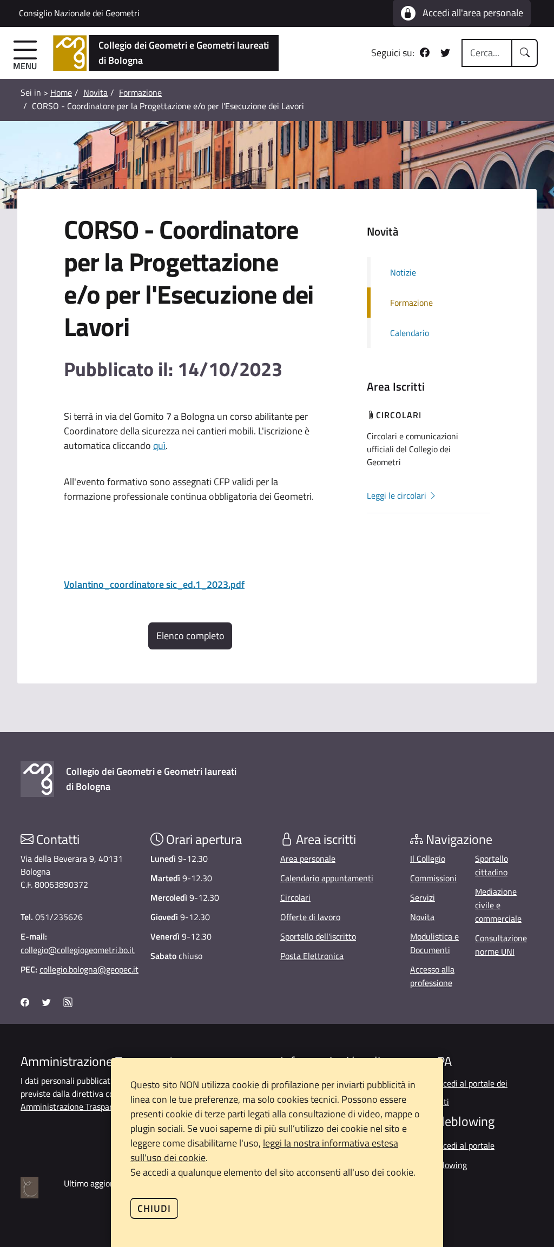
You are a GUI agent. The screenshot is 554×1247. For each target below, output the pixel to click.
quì (159, 445)
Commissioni (433, 877)
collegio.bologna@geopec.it (88, 969)
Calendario (409, 332)
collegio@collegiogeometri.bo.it (78, 949)
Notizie (403, 272)
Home (61, 92)
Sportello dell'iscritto (318, 936)
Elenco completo (190, 635)
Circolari (295, 897)
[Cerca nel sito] (525, 53)
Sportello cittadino (491, 865)
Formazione (140, 92)
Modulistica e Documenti (434, 943)
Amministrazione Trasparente (75, 1106)
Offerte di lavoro (310, 916)
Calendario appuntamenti (326, 877)
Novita (95, 92)
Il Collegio (427, 858)
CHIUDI (154, 1208)
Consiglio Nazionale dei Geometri (79, 12)
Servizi (422, 897)
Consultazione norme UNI (501, 944)
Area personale (307, 858)
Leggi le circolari (397, 495)
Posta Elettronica (312, 955)
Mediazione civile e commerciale (498, 905)
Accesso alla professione (432, 976)
